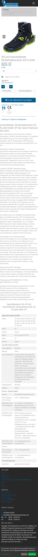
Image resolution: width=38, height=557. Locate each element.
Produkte (6, 9)
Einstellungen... (5, 554)
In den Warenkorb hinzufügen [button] (19, 100)
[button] (4, 37)
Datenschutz (5, 477)
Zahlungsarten (6, 497)
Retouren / (4, 499)
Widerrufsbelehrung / (16, 479)
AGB (3, 482)
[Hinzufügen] (11, 86)
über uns (4, 486)
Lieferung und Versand (8, 495)
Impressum (5, 475)
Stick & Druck (6, 493)
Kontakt (3, 510)
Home (3, 473)
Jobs (3, 484)
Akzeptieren (32, 554)
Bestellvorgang (6, 502)
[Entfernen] (3, 86)
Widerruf (12, 499)
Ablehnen (24, 554)
